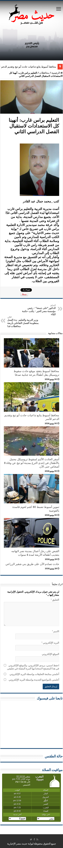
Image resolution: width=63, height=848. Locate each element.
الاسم (55, 631)
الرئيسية (55, 72)
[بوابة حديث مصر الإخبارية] (31, 14)
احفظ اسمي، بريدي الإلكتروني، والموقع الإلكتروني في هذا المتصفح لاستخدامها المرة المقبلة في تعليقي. (33, 667)
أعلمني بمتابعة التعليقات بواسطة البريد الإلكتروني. (34, 674)
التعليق (55, 599)
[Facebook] (34, 839)
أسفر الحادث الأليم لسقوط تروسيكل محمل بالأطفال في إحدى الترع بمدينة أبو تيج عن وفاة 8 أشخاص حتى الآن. (31, 462)
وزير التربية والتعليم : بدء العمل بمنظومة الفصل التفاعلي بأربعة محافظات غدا (23, 322)
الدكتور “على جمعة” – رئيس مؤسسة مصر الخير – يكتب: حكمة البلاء (39, 310)
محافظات (44, 72)
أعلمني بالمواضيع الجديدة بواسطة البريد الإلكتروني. (33, 679)
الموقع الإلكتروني (50, 654)
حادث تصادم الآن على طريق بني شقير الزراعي (32, 564)
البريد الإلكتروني (50, 642)
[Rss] (37, 839)
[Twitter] (31, 839)
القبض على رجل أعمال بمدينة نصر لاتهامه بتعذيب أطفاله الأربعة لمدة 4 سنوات (35, 553)
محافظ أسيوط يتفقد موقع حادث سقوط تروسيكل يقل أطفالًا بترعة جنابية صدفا (36, 373)
